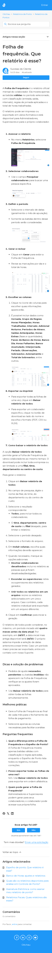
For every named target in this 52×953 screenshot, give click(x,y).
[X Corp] (8, 813)
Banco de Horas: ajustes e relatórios (25, 875)
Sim (18, 830)
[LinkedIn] (12, 813)
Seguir (26, 77)
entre (14, 924)
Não (34, 830)
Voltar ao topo (11, 852)
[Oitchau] (5, 5)
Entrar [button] (44, 5)
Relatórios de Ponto (22, 14)
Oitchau (6, 14)
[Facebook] (4, 813)
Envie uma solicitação (36, 842)
